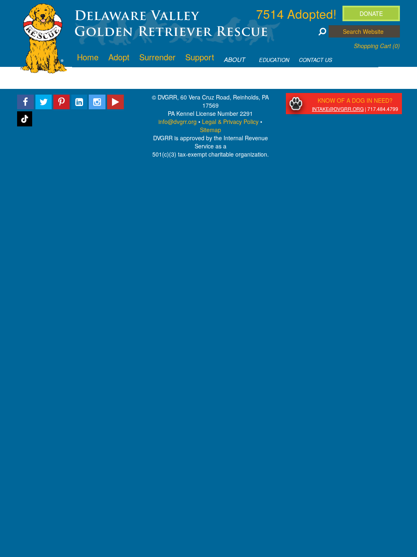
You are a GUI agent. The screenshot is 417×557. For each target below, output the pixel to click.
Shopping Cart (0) (377, 46)
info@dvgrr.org (177, 121)
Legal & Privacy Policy (230, 121)
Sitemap (210, 130)
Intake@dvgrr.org (338, 108)
